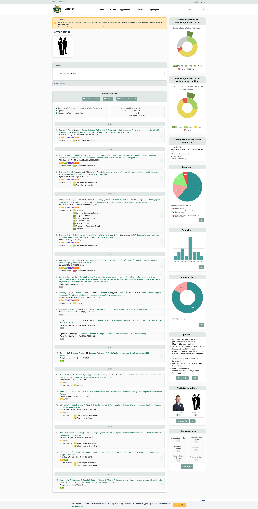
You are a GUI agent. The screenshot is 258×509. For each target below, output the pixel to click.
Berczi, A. (62, 277)
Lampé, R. (138, 155)
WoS (70, 137)
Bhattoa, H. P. (91, 235)
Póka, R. (104, 433)
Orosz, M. (93, 130)
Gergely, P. (103, 353)
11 (180, 147)
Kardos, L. (113, 405)
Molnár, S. (71, 375)
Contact (63, 2)
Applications (125, 10)
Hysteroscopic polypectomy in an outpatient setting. (133, 309)
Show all (182, 378)
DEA (65, 137)
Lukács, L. (130, 155)
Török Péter (178, 412)
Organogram (154, 10)
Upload (113, 10)
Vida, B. (97, 155)
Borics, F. (70, 155)
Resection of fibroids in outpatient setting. (130, 334)
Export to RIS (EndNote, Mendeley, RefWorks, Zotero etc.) (80, 108)
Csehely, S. (63, 130)
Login (196, 2)
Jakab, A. (128, 130)
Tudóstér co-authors (92, 99)
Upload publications (65, 110)
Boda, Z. (94, 480)
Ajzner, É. (78, 480)
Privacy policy (77, 506)
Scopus (76, 137)
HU (205, 2)
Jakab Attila (196, 412)
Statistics (140, 10)
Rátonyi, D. (79, 155)
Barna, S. (79, 293)
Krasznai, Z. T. (113, 130)
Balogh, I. (86, 480)
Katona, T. (85, 130)
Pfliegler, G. (102, 480)
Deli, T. (121, 130)
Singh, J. (88, 375)
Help (55, 2)
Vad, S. (72, 480)
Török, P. (72, 172)
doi (61, 137)
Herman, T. (102, 130)
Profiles (101, 10)
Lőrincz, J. (62, 293)
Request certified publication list (70, 113)
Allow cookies (179, 505)
